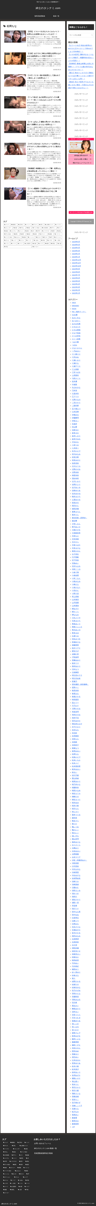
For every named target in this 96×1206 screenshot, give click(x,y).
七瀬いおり (76, 360)
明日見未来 (76, 678)
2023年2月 (76, 254)
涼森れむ (75, 887)
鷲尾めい (75, 1115)
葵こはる (75, 1027)
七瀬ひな (75, 363)
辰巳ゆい (75, 1057)
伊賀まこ (75, 421)
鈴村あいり (76, 1072)
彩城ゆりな (76, 642)
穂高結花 (75, 960)
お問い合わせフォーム (42, 1143)
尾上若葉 (75, 597)
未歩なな (75, 730)
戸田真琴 (75, 657)
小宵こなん (76, 578)
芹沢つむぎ (76, 1018)
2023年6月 (76, 242)
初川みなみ (76, 454)
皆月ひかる (76, 933)
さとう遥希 (76, 339)
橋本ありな (76, 842)
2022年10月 (76, 266)
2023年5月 (76, 245)
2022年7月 (76, 275)
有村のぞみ (76, 715)
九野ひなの (76, 400)
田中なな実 (76, 912)
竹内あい (75, 963)
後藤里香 (75, 645)
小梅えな (75, 584)
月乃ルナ (75, 706)
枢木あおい (76, 769)
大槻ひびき (76, 530)
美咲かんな (76, 993)
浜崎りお (75, 881)
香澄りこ (75, 1100)
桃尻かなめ (76, 790)
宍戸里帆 (75, 557)
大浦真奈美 (76, 533)
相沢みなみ (76, 936)
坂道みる (75, 503)
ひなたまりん (77, 348)
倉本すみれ (76, 439)
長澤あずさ (76, 1075)
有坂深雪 (75, 712)
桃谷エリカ (76, 793)
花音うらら (76, 1015)
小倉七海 (75, 572)
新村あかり (76, 666)
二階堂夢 (75, 406)
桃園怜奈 (75, 787)
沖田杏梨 (75, 863)
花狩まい (75, 1012)
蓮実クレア (76, 1033)
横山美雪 (75, 839)
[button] (92, 35)
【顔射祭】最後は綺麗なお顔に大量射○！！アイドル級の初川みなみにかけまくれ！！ (81, 67)
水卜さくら (76, 845)
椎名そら (75, 821)
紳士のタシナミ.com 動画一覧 (45, 1148)
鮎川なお (75, 1112)
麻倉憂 (74, 1118)
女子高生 (75, 554)
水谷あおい (76, 851)
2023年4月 (76, 248)
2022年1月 (76, 293)
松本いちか (76, 760)
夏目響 (74, 521)
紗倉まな (75, 975)
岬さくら (75, 612)
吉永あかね (76, 494)
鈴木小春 (75, 1066)
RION (74, 309)
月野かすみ (76, 709)
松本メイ (75, 763)
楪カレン (75, 833)
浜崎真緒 (75, 884)
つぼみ (74, 345)
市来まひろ (76, 621)
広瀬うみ (75, 636)
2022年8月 (76, 272)
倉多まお (75, 433)
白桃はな (75, 924)
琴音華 (74, 906)
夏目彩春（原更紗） (79, 518)
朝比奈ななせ (77, 724)
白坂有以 (75, 918)
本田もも (75, 739)
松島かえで (76, 757)
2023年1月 (76, 257)
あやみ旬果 (76, 324)
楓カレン (75, 830)
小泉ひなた (76, 587)
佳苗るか (75, 430)
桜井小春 (75, 806)
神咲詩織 (75, 948)
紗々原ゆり (76, 972)
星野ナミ (75, 687)
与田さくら (76, 378)
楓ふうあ (75, 827)
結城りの (75, 984)
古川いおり (76, 481)
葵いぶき (75, 1024)
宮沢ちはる (76, 566)
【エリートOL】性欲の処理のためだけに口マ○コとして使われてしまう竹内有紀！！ (80, 48)
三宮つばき (76, 372)
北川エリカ (76, 466)
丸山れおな (76, 387)
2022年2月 (76, 290)
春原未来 (75, 690)
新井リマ (75, 663)
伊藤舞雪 (75, 418)
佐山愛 (74, 427)
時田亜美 (75, 700)
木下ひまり (76, 727)
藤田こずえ (76, 1045)
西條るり (75, 1054)
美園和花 (75, 997)
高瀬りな (75, 1109)
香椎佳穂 (75, 1096)
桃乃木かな (76, 784)
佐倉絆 (74, 424)
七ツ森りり (76, 354)
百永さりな (76, 927)
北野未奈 (75, 472)
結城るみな (76, 987)
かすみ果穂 (76, 330)
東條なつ (75, 748)
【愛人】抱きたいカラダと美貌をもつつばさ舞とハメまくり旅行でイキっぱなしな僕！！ (81, 76)
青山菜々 (75, 1081)
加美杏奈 (75, 463)
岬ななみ (75, 615)
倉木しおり (76, 436)
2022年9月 (76, 269)
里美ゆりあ (76, 1063)
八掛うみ (75, 445)
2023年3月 (76, 251)
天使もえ (75, 536)
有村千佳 (75, 718)
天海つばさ (76, 545)
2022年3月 (76, 287)
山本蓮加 (75, 606)
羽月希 (74, 1003)
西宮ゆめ (75, 1051)
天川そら (75, 542)
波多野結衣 (76, 878)
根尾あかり (76, 781)
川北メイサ (76, 618)
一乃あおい (76, 351)
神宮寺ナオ (76, 951)
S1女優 (74, 315)
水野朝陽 (75, 854)
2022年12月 (76, 260)
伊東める (75, 415)
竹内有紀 (75, 966)
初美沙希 (75, 457)
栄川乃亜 (75, 775)
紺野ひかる (76, 981)
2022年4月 (76, 284)
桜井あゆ (75, 803)
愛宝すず (75, 651)
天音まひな (76, 548)
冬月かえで (76, 451)
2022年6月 (76, 278)
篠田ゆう (75, 969)
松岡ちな (75, 754)
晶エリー (75, 703)
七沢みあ (75, 357)
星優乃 (74, 681)
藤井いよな (76, 1039)
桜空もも (75, 809)
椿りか (74, 824)
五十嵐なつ (76, 409)
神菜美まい (76, 954)
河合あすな (76, 875)
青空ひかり (76, 1087)
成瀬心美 (75, 654)
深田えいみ (76, 890)
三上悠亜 (75, 369)
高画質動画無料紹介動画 (43, 1153)
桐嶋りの (75, 797)
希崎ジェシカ (77, 627)
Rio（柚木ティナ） (79, 312)
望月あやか (76, 721)
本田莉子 (75, 745)
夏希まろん (76, 512)
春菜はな (75, 694)
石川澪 (74, 945)
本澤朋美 (75, 736)
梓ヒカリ (75, 812)
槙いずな (75, 836)
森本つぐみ (76, 815)
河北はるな (76, 869)
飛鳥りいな (76, 1093)
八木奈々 (75, 448)
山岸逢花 (75, 600)
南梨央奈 (75, 475)
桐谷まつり (76, 800)
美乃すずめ (76, 990)
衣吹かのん (76, 1048)
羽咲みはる (76, 1000)
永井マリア (76, 857)
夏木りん (75, 515)
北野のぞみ (76, 469)
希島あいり (76, 624)
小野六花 (75, 594)
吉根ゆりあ (76, 490)
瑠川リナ (75, 909)
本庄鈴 (74, 733)
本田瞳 (74, 742)
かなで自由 (76, 333)
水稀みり (75, 848)
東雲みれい (76, 751)
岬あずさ (75, 609)
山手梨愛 (75, 603)
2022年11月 (76, 263)
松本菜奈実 (76, 766)
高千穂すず (76, 1103)
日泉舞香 (75, 672)
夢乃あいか (76, 527)
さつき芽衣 (76, 336)
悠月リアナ (76, 648)
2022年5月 (76, 281)
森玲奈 (74, 818)
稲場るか (75, 957)
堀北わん (75, 506)
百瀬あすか (76, 930)
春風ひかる (76, 697)
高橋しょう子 (77, 1106)
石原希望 (75, 939)
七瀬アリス (76, 366)
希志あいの (76, 630)
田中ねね (75, 915)
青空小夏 (75, 1090)
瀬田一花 (75, 903)
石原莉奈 (75, 942)
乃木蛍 (74, 390)
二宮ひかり (76, 403)
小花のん (75, 590)
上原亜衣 (75, 375)
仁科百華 (75, 412)
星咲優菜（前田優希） (80, 684)
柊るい (74, 772)
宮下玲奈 (75, 560)
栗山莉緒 (75, 778)
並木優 (74, 381)
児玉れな (75, 442)
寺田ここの (76, 569)
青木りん (75, 1084)
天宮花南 (75, 539)
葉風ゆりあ (76, 1021)
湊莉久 (74, 897)
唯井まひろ (76, 497)
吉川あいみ (76, 487)
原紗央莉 (75, 478)
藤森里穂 (75, 1042)
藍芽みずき (76, 1036)
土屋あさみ (76, 500)
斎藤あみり (76, 660)
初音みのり (76, 460)
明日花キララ (77, 675)
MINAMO (75, 306)
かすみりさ (76, 327)
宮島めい (75, 563)
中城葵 (74, 384)
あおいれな (76, 318)
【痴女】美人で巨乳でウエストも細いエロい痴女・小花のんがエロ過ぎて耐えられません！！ (81, 85)
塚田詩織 (75, 509)
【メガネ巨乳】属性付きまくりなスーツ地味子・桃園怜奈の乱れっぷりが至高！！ (81, 58)
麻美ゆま (75, 1121)
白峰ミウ (75, 921)
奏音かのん (76, 551)
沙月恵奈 (75, 866)
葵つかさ (75, 1030)
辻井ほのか (76, 1060)
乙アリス (75, 397)
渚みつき (75, 893)
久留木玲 (75, 394)
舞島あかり (76, 1009)
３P (73, 1127)
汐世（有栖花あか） (79, 860)
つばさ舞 (75, 342)
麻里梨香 (75, 1124)
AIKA (74, 303)
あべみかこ (76, 321)
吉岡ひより (76, 484)
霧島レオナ (76, 1078)
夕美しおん (76, 524)
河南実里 (75, 872)
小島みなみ (76, 581)
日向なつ (75, 669)
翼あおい (75, 1006)
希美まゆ (75, 633)
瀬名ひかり (76, 900)
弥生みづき (76, 639)
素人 (73, 978)
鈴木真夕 (75, 1069)
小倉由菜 (75, 575)
